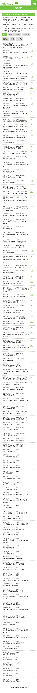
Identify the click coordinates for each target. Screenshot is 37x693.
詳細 (31, 43)
